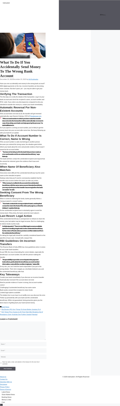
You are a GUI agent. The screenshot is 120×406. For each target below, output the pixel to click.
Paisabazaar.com (35, 116)
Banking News (6, 397)
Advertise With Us (6, 382)
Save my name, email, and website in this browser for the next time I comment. (21, 363)
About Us (3, 377)
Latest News (6, 392)
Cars (3, 402)
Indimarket (6, 3)
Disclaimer (3, 384)
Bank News (5, 307)
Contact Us (3, 379)
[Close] (1, 405)
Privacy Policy (4, 387)
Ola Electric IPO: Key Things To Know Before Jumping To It (21, 309)
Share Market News (8, 394)
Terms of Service (5, 389)
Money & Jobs (6, 399)
